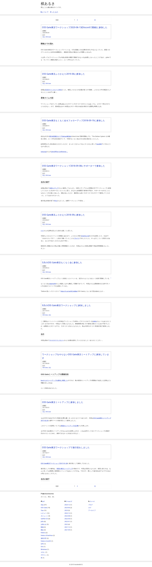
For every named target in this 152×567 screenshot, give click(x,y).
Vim (42, 547)
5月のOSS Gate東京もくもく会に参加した (62, 262)
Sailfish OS (44, 519)
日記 (43, 37)
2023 (66, 510)
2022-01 (67, 521)
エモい (43, 552)
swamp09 (52, 284)
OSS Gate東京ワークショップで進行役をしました (66, 447)
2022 (66, 524)
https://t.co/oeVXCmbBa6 (69, 291)
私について (45, 12)
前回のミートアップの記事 (69, 426)
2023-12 (67, 505)
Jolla (42, 521)
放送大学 (44, 538)
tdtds (95, 321)
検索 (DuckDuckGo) (48, 494)
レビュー (44, 513)
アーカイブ (69, 501)
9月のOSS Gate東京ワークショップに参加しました (66, 305)
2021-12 (67, 527)
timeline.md (85, 236)
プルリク (77, 238)
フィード (92, 501)
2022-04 (67, 519)
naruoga (44, 152)
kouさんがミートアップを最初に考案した (54, 380)
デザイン (44, 555)
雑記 (42, 530)
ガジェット (44, 516)
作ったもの (54, 12)
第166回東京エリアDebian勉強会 (60, 136)
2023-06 (67, 508)
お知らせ (44, 524)
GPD (42, 544)
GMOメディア (54, 188)
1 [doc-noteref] (52, 200)
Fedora (43, 533)
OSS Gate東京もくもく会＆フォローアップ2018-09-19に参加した (73, 120)
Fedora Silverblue (47, 535)
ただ (42, 231)
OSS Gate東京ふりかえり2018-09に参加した (63, 214)
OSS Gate (48, 37)
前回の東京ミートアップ (64, 469)
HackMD (99, 144)
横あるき (48, 3)
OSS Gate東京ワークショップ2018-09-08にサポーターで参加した (73, 165)
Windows (44, 549)
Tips (42, 510)
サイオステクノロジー (56, 340)
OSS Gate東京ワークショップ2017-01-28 (54, 463)
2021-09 (67, 530)
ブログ (90, 505)
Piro (55, 201)
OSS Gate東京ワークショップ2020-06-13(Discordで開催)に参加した (74, 27)
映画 (42, 527)
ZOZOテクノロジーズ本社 (53, 90)
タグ (43, 501)
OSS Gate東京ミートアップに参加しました (62, 402)
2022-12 (67, 513)
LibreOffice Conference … (59, 152)
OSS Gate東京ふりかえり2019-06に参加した (63, 73)
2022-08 (67, 516)
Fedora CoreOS (46, 541)
